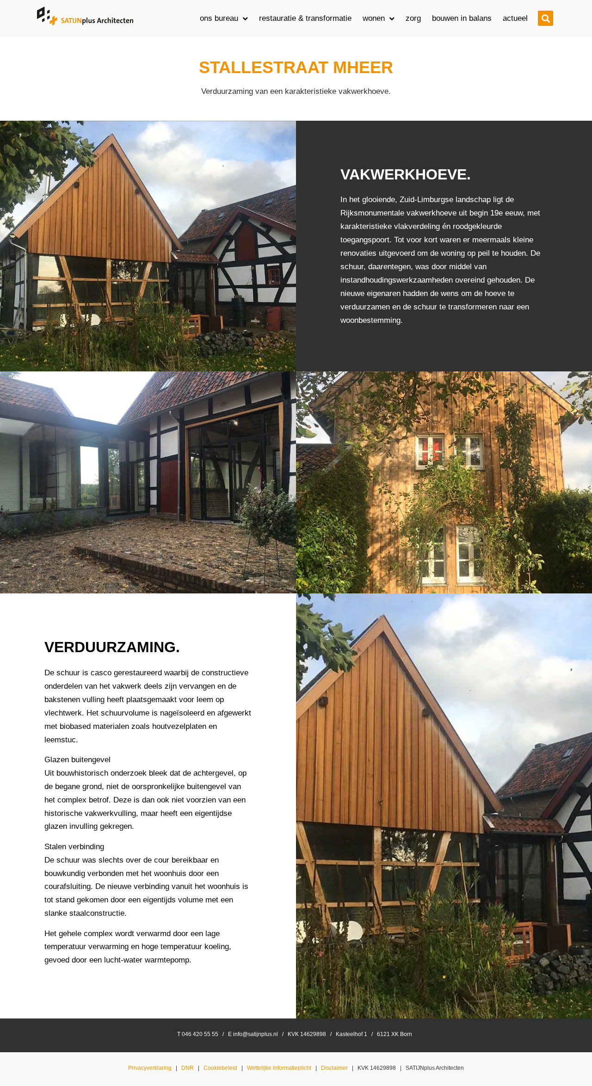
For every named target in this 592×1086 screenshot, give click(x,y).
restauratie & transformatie (305, 18)
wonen (374, 18)
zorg (413, 18)
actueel (515, 18)
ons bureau (219, 18)
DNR (187, 1068)
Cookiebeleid (220, 1068)
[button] (545, 18)
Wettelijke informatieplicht (279, 1068)
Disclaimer (334, 1068)
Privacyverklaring (150, 1068)
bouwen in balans (462, 18)
